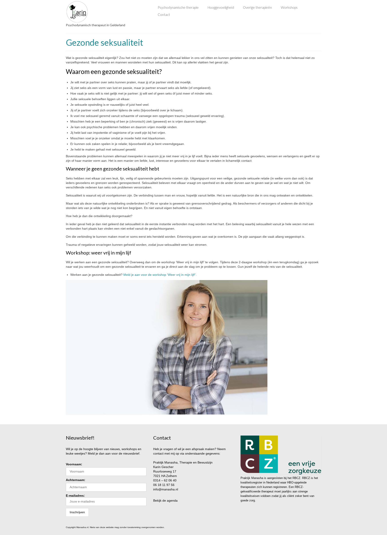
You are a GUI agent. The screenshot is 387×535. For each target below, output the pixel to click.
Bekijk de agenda (165, 500)
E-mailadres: (75, 495)
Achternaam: (75, 480)
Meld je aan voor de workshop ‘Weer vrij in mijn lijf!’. (160, 274)
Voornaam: (74, 464)
